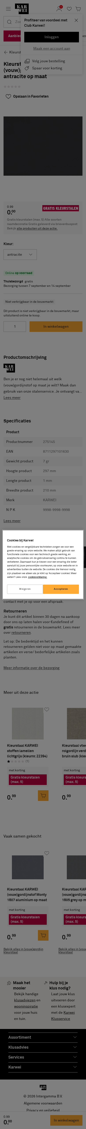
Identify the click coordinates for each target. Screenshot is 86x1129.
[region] (43, 564)
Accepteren (61, 589)
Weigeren (25, 589)
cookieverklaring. (37, 577)
